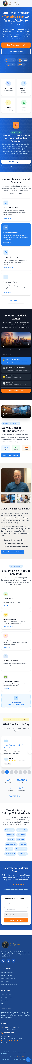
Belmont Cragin (11, 847)
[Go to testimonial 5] (20, 775)
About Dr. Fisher (6, 995)
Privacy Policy (6, 1059)
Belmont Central (21, 851)
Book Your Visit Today (16, 390)
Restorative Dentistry (8, 978)
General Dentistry (7, 972)
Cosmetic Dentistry (7, 975)
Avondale (9, 851)
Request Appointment (16, 923)
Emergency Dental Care (9, 984)
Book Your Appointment (16, 45)
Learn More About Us (10, 455)
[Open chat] (28, 1059)
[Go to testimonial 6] (25, 775)
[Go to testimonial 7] (29, 775)
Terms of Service (16, 1059)
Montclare (20, 842)
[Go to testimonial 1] (3, 775)
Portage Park (9, 832)
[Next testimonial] (30, 753)
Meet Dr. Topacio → (16, 162)
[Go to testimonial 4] (16, 775)
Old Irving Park (10, 856)
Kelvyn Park (22, 856)
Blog (2, 1004)
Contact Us (5, 1001)
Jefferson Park (22, 832)
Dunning (10, 842)
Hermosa (23, 847)
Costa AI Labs (20, 1056)
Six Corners (21, 837)
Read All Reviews (14, 798)
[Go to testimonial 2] (7, 775)
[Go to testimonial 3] (11, 775)
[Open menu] (29, 3)
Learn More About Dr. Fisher (12, 552)
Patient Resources (7, 998)
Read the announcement (16, 166)
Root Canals (5, 981)
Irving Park (10, 837)
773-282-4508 (17, 887)
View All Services (16, 301)
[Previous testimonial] (2, 753)
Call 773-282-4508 (16, 51)
